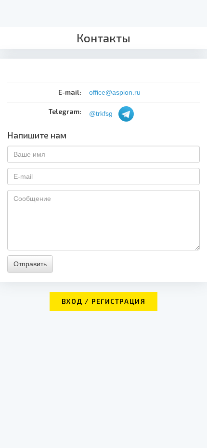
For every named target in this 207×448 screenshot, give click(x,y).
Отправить (30, 264)
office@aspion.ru (115, 92)
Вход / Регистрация (103, 301)
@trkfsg (101, 113)
